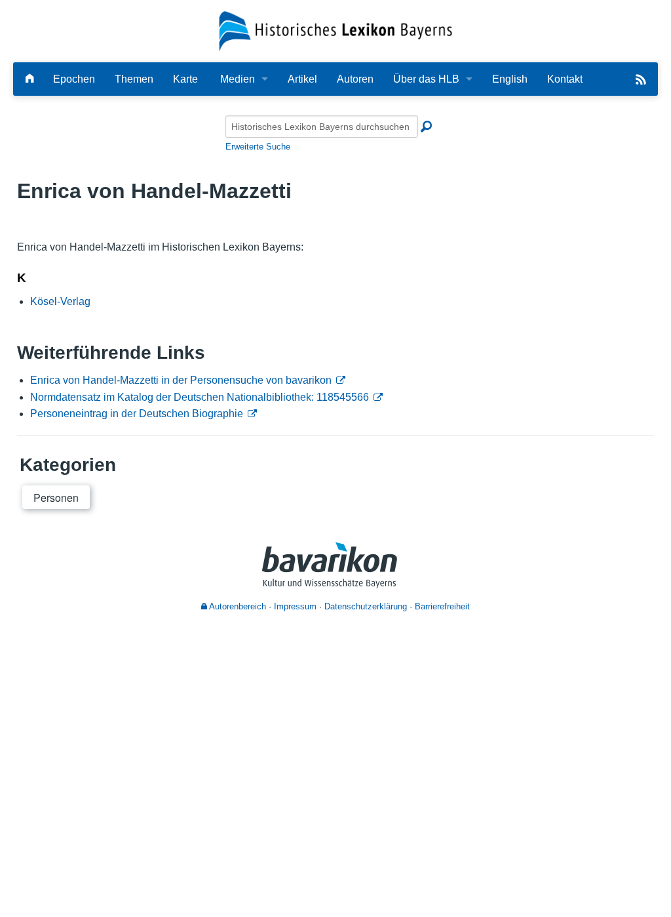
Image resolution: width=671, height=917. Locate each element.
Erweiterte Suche (257, 147)
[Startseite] (335, 30)
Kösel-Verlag (60, 301)
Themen (134, 79)
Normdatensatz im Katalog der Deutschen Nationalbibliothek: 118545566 (199, 397)
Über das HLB (426, 79)
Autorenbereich (236, 606)
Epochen (74, 79)
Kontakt (565, 79)
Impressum (295, 606)
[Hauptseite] (29, 79)
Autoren (355, 79)
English (509, 79)
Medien (237, 79)
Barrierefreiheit (442, 606)
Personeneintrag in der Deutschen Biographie (136, 413)
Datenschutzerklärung (365, 606)
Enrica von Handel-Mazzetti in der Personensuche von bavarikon (181, 380)
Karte (185, 79)
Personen (56, 497)
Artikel (302, 79)
